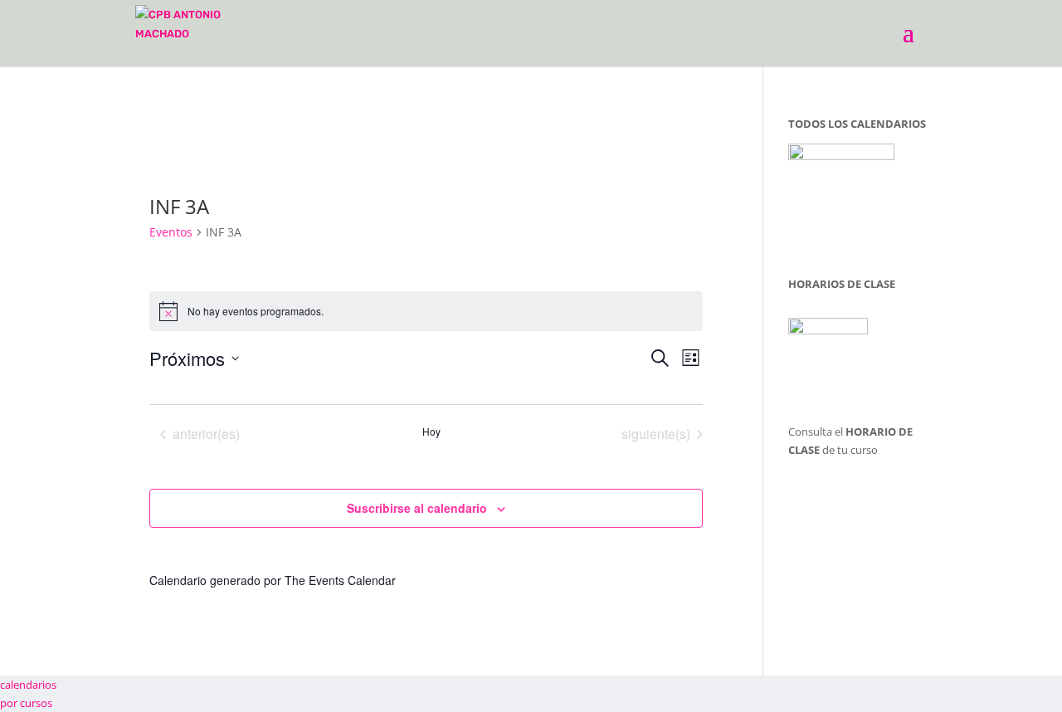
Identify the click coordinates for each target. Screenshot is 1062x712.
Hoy (431, 431)
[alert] (426, 311)
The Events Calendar (340, 580)
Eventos (170, 232)
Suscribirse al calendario (417, 508)
